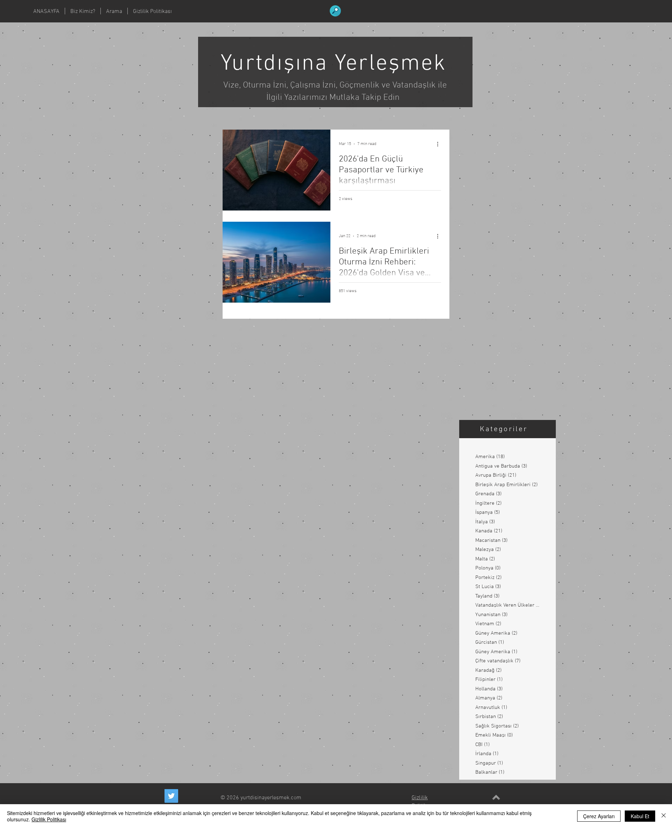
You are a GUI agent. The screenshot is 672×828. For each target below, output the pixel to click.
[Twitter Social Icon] (171, 796)
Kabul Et (640, 816)
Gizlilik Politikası (48, 819)
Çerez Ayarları (599, 816)
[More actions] (440, 144)
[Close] (663, 816)
